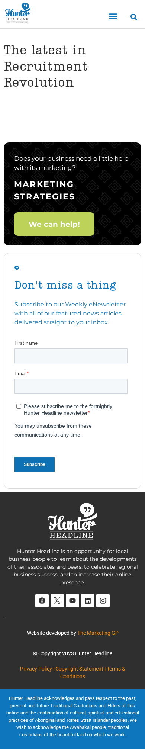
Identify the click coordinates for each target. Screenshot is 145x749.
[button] (113, 16)
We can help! (54, 223)
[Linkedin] (87, 600)
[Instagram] (103, 600)
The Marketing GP (98, 633)
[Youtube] (72, 600)
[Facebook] (42, 600)
